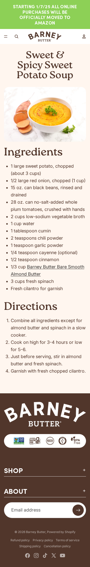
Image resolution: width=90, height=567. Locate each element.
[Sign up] (78, 510)
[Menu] (6, 36)
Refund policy (20, 540)
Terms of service (68, 540)
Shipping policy (30, 546)
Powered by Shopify (61, 532)
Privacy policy (43, 540)
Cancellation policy (57, 546)
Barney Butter (36, 532)
